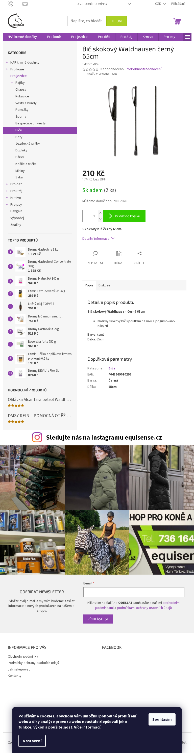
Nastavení (32, 741)
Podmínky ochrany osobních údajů (33, 662)
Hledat (116, 21)
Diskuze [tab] (104, 285)
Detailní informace (96, 238)
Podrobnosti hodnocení (143, 69)
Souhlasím (162, 719)
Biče (18, 130)
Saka (19, 177)
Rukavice (22, 96)
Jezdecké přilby (27, 143)
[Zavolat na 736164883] (15, 4)
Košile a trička (26, 164)
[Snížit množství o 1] (100, 219)
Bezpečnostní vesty (30, 123)
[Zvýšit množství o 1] (100, 213)
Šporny (20, 116)
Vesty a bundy (26, 103)
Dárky (19, 157)
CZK (158, 4)
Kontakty (14, 675)
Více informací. (87, 727)
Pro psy (16, 204)
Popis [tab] (89, 285)
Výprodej (17, 218)
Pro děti (16, 184)
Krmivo (15, 197)
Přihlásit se (98, 619)
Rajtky (20, 82)
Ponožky (22, 109)
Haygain (16, 211)
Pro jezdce (18, 75)
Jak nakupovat (19, 669)
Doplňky (21, 150)
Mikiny (20, 170)
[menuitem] (22, 37)
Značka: (101, 74)
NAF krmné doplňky (24, 62)
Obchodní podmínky (92, 4)
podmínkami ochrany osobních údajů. (145, 607)
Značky (15, 224)
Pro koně (17, 69)
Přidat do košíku (127, 216)
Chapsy (21, 89)
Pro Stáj (16, 191)
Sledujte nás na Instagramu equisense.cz (104, 437)
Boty (18, 137)
